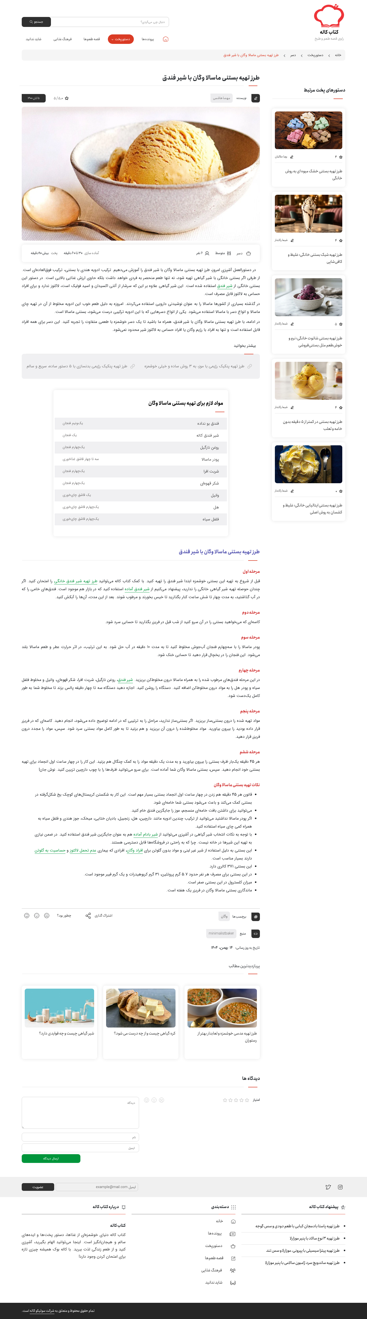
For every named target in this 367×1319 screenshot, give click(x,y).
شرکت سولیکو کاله (42, 1311)
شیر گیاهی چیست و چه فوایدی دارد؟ (66, 1033)
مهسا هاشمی (221, 98)
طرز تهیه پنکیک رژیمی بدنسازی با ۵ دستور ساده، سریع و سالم (77, 366)
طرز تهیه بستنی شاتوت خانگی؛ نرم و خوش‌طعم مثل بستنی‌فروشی (315, 341)
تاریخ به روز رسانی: (247, 947)
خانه (165, 39)
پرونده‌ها (148, 39)
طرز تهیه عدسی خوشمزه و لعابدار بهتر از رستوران (227, 1036)
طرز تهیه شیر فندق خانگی (75, 581)
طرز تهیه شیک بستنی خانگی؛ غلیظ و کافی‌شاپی (315, 258)
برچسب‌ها (239, 916)
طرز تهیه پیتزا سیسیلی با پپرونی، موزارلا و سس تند (303, 1250)
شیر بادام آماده (146, 834)
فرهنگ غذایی (62, 39)
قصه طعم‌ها (92, 39)
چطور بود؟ (64, 915)
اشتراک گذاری (103, 915)
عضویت (37, 1187)
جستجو (38, 21)
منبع (243, 933)
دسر (293, 55)
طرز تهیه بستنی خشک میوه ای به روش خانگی (313, 174)
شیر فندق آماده (137, 589)
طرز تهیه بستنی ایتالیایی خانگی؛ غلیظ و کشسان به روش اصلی (312, 508)
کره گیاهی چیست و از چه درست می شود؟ (145, 1033)
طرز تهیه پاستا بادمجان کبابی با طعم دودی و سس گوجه (297, 1226)
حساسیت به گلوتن (50, 850)
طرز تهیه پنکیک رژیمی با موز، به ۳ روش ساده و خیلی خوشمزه (194, 366)
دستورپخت (122, 39)
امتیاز (256, 1100)
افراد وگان (135, 850)
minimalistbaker (221, 933)
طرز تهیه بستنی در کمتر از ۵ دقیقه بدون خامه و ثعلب (312, 425)
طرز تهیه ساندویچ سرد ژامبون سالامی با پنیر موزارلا (302, 1263)
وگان (224, 916)
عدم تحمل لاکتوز (83, 850)
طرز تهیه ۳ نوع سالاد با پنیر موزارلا (315, 1238)
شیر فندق (224, 286)
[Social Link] (328, 1187)
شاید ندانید (33, 39)
